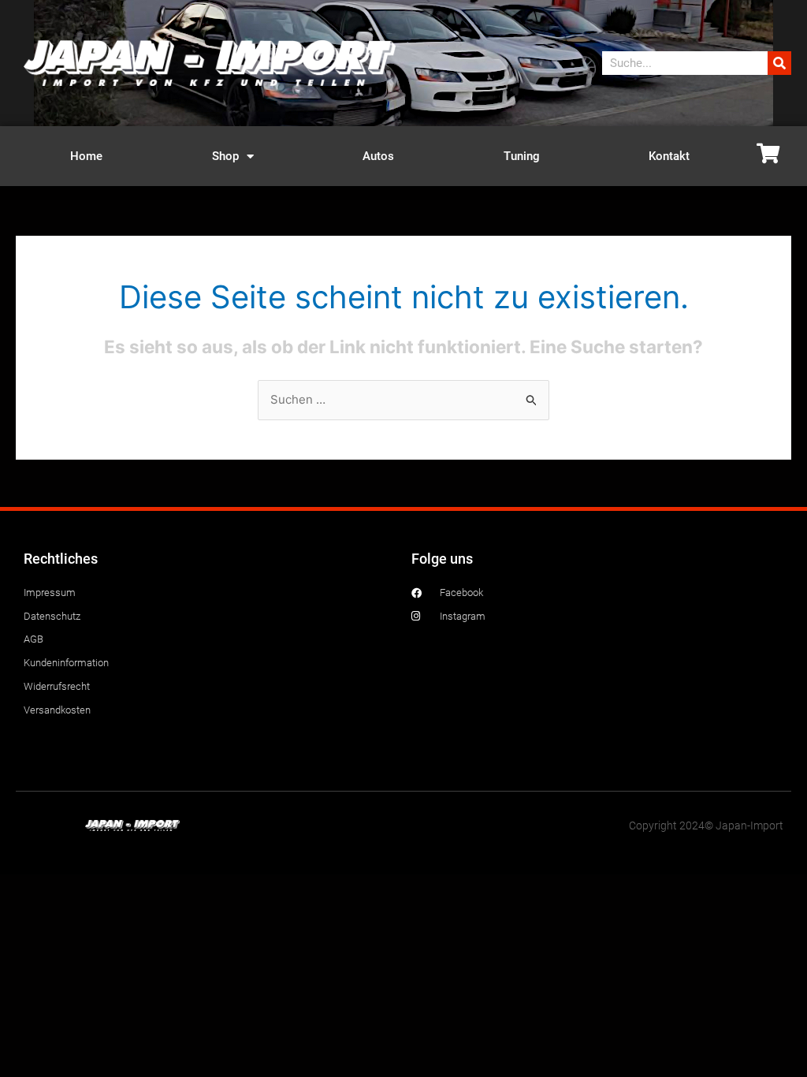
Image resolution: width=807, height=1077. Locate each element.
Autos (378, 156)
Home (86, 156)
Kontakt (669, 156)
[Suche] (779, 63)
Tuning (522, 156)
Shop (225, 156)
